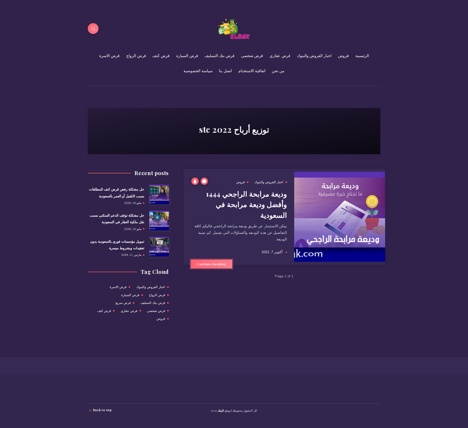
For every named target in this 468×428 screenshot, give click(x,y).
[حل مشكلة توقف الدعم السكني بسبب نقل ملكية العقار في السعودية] (159, 220)
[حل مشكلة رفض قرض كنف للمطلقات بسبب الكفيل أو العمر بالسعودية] (159, 194)
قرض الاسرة (109, 55)
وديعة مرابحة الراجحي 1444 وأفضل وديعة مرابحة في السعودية (246, 204)
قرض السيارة (187, 55)
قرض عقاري (280, 55)
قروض (343, 55)
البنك (221, 410)
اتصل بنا (225, 70)
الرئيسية (362, 55)
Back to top (102, 410)
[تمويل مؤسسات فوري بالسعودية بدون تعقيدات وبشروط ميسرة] (159, 246)
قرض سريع (123, 303)
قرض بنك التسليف (219, 55)
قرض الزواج (136, 55)
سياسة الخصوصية (198, 70)
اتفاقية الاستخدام (251, 70)
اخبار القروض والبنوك (314, 55)
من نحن (278, 70)
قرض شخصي (252, 55)
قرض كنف (161, 55)
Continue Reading (211, 264)
